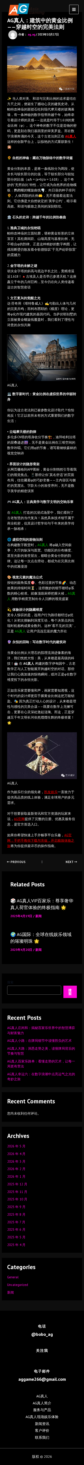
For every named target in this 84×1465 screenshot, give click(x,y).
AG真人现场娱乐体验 (42, 1416)
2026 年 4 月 (16, 1154)
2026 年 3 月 (16, 1161)
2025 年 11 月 (17, 1192)
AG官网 (19, 819)
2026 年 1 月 (16, 1176)
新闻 (38, 916)
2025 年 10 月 (17, 1199)
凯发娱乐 (51, 792)
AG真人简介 (42, 1403)
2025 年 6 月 (16, 1229)
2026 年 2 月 (16, 1169)
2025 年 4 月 (16, 1245)
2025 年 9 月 (16, 1207)
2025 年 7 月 (16, 1222)
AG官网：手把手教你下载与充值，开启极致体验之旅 (40, 840)
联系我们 (42, 1437)
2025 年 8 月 (16, 1214)
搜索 (10, 982)
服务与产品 (42, 1409)
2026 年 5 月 (16, 1146)
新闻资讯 (42, 1423)
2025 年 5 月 (16, 1237)
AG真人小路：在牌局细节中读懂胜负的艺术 (39, 1040)
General (13, 1277)
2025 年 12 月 (17, 1184)
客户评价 (42, 1430)
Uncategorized (17, 1285)
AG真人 (70, 136)
